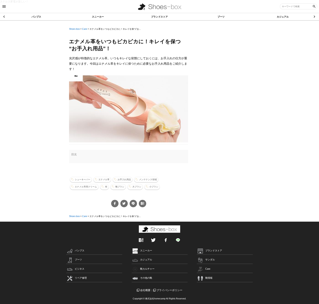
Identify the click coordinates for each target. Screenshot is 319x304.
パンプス (36, 16)
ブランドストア (159, 16)
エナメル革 (103, 179)
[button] (314, 16)
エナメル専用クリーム (86, 186)
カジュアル (283, 16)
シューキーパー (82, 179)
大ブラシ (136, 186)
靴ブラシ (119, 186)
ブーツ (221, 16)
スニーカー (98, 16)
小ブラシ (153, 186)
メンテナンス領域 (148, 179)
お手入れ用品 (124, 179)
